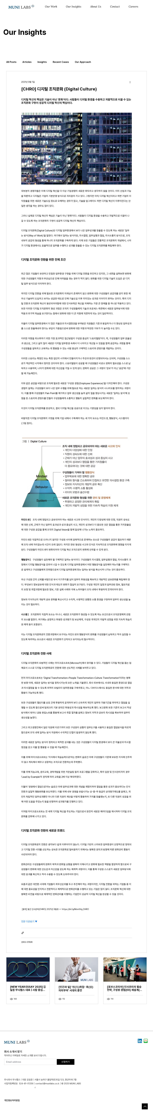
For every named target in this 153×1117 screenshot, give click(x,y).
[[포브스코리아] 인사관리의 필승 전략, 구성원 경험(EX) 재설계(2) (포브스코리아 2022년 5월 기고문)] (125, 969)
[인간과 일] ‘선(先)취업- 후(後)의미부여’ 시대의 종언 (76, 988)
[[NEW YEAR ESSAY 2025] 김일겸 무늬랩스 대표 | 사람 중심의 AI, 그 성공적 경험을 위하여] (28, 969)
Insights (42, 62)
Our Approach (83, 62)
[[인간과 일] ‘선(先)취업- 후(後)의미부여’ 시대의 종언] (76, 969)
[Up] (145, 1106)
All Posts (11, 62)
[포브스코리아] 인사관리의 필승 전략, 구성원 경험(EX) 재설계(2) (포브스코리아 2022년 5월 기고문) (124, 988)
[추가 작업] (130, 82)
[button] (51, 6)
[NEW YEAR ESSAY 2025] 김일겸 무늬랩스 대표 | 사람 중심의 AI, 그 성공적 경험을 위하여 (28, 988)
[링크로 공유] (22, 932)
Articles (27, 62)
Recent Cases (61, 62)
